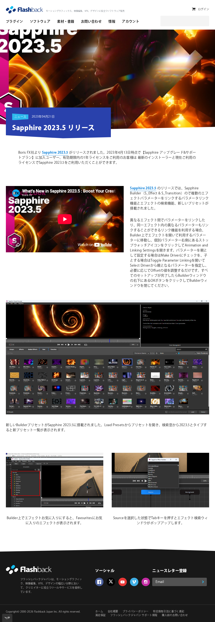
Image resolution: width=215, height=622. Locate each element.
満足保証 (100, 615)
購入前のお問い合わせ (175, 615)
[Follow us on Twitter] (111, 582)
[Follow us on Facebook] (99, 582)
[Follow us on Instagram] (146, 582)
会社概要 (113, 611)
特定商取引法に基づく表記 (168, 611)
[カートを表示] (193, 9)
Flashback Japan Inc (45, 612)
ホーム (99, 611)
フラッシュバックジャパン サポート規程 (133, 615)
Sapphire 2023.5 (55, 152)
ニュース (20, 117)
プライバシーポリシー (135, 611)
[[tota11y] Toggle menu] (7, 618)
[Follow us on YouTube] (122, 582)
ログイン (203, 9)
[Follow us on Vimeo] (134, 582)
